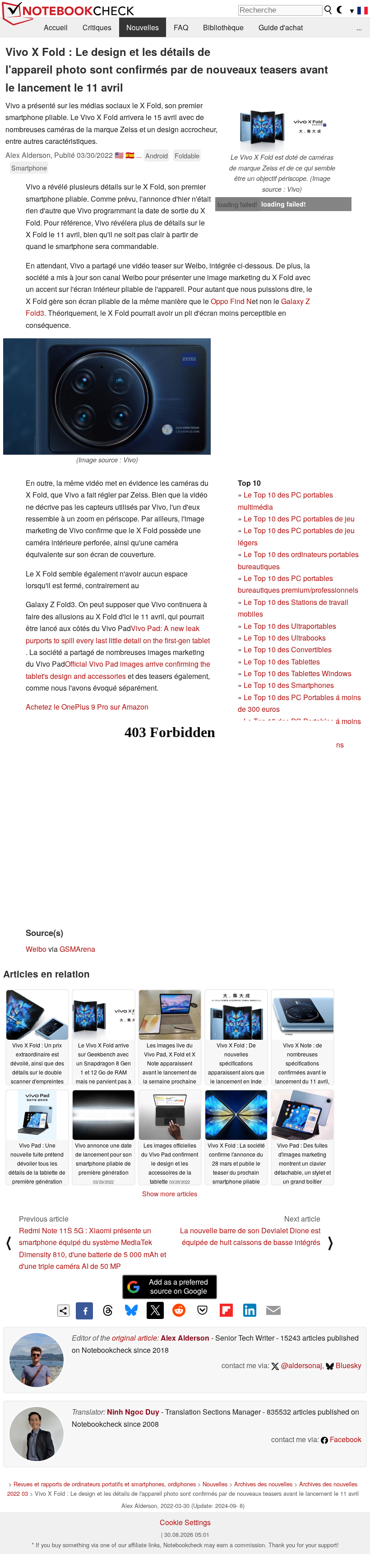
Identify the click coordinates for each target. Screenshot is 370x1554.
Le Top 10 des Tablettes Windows (298, 673)
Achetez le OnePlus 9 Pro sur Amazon (87, 706)
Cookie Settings (185, 1522)
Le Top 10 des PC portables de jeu (299, 518)
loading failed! (237, 204)
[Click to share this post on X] (155, 1310)
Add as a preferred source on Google (178, 1286)
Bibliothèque (223, 27)
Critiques (97, 27)
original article (134, 1338)
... (359, 27)
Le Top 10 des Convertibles (288, 649)
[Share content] (63, 1311)
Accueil (56, 27)
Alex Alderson (185, 1338)
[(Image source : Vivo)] (107, 396)
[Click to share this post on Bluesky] (131, 1310)
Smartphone (29, 167)
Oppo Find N (231, 301)
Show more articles (169, 1193)
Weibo (36, 949)
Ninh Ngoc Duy (133, 1411)
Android (156, 155)
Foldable (187, 155)
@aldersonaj (300, 1365)
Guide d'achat (281, 27)
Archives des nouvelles (263, 1484)
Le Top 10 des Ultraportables (290, 626)
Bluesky (347, 1365)
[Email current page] (273, 1310)
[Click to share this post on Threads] (107, 1310)
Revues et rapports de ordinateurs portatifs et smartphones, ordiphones (105, 1484)
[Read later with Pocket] (202, 1310)
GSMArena (77, 949)
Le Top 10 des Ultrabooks (285, 637)
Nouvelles (142, 27)
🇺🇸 (119, 155)
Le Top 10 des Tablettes (282, 661)
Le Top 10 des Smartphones (289, 685)
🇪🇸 (129, 155)
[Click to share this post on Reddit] (178, 1310)
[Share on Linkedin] (249, 1310)
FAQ (181, 27)
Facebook (344, 1439)
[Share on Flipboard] (226, 1310)
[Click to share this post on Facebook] (84, 1310)
